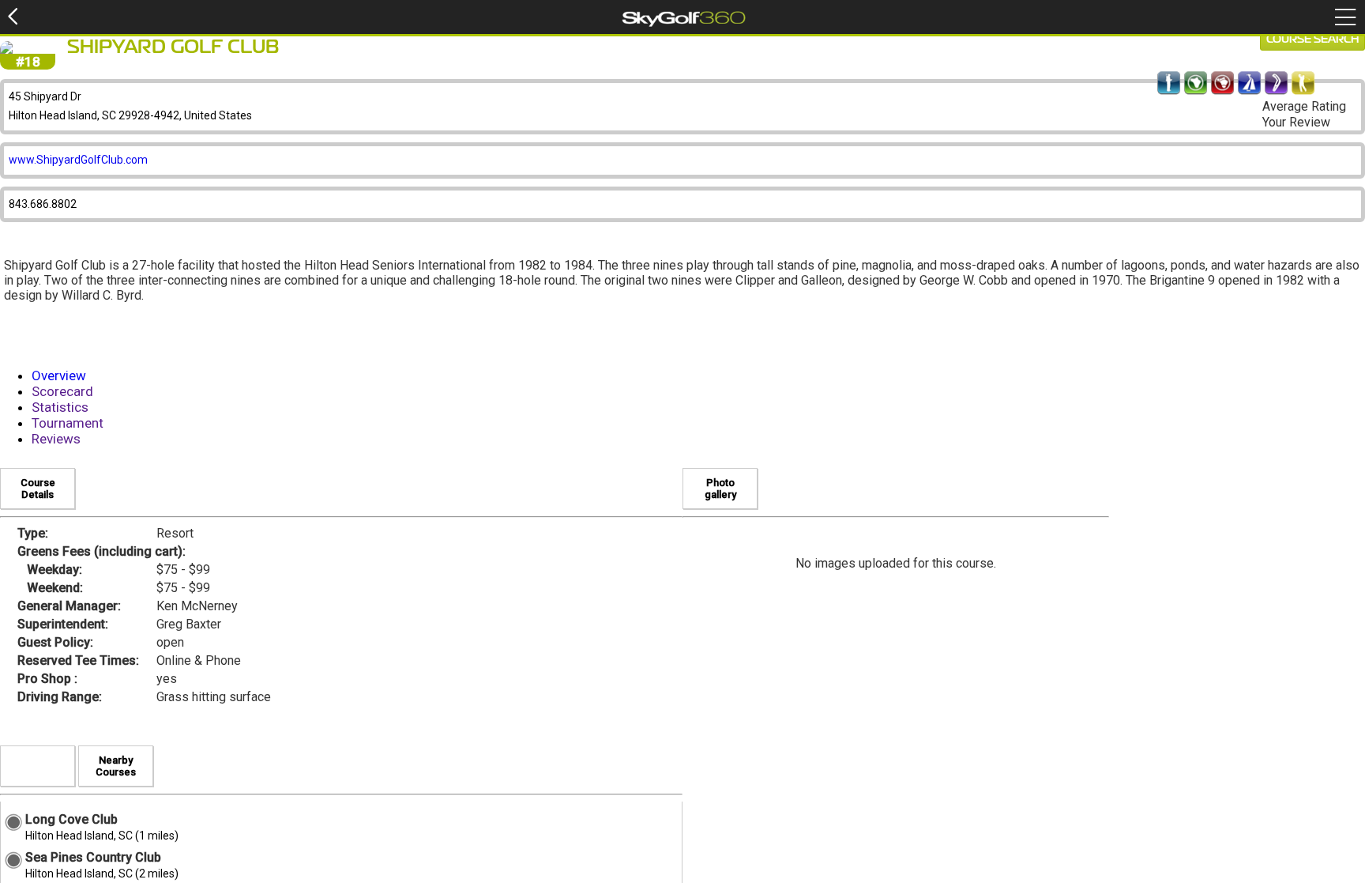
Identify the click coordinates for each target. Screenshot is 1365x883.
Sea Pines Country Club (93, 857)
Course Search (1312, 39)
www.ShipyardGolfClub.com (78, 159)
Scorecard (62, 391)
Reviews (56, 439)
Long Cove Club (71, 819)
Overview (59, 375)
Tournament (67, 423)
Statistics (60, 407)
